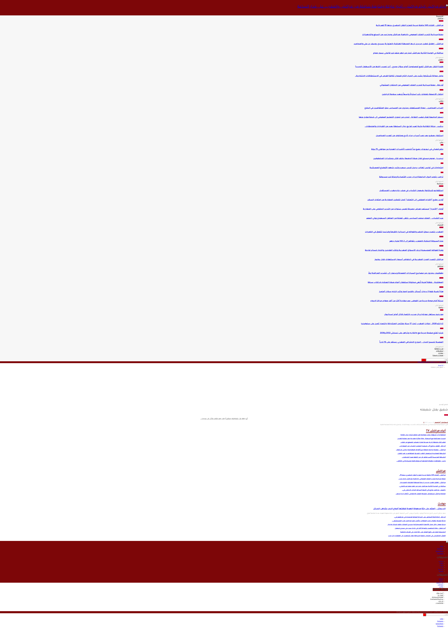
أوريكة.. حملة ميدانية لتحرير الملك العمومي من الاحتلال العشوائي (411, 85)
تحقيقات (439, 351)
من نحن (440, 601)
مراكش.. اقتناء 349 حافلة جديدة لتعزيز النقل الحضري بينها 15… (422, 475)
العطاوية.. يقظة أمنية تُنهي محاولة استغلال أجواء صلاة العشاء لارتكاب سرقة (405, 282)
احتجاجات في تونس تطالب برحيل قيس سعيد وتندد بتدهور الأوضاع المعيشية (406, 168)
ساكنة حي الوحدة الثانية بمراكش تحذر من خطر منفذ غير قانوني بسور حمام (408, 53)
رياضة (441, 308)
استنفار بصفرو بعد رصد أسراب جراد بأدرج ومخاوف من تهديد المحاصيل (409, 136)
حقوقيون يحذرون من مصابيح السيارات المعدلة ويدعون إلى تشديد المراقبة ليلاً (405, 273)
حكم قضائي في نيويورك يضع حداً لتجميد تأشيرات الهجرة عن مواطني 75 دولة (407, 149)
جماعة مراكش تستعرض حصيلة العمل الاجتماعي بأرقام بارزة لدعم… (421, 494)
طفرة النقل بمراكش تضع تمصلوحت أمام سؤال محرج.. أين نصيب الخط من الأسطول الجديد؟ (399, 67)
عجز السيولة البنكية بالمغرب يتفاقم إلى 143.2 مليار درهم (416, 241)
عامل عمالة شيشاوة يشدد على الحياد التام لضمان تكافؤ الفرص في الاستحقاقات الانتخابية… (399, 76)
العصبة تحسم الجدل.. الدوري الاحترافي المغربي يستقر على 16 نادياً (411, 342)
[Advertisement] (224, 386)
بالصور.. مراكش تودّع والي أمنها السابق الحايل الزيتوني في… (424, 490)
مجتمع (440, 266)
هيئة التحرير (439, 603)
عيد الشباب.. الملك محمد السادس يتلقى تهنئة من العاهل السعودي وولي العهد (404, 218)
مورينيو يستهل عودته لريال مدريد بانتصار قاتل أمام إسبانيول (413, 315)
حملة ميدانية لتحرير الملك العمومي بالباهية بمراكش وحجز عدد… (422, 479)
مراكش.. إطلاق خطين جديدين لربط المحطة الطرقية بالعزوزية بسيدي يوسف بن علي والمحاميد (398, 44)
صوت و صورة (438, 356)
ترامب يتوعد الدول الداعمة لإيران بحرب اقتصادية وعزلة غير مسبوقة (411, 177)
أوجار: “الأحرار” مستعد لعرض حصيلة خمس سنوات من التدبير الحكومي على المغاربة (403, 209)
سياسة (440, 184)
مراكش (440, 19)
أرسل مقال (439, 593)
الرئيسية (439, 16)
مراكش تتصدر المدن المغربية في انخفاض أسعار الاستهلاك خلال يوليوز (409, 260)
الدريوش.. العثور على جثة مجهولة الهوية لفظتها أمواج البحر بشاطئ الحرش (409, 509)
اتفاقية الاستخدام (437, 597)
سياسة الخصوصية (436, 599)
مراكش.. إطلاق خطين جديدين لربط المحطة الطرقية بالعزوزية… (423, 483)
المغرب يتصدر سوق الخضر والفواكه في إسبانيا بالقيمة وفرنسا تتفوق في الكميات (404, 232)
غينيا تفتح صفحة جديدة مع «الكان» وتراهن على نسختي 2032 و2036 (411, 333)
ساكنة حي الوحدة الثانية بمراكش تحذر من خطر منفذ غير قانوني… (422, 486)
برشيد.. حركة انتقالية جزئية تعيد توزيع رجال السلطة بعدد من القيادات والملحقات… (404, 127)
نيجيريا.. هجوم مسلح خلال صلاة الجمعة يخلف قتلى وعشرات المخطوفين (408, 159)
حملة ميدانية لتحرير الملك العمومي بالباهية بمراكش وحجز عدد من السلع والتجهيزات (402, 35)
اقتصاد (440, 225)
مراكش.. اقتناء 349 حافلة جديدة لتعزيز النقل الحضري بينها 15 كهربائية (409, 25)
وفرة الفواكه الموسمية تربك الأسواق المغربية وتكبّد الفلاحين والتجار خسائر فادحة (404, 250)
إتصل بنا (440, 595)
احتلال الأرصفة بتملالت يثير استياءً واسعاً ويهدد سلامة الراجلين (412, 94)
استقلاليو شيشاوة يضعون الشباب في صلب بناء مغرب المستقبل (411, 191)
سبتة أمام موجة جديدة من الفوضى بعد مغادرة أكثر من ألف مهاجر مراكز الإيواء (406, 301)
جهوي (440, 60)
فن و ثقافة (438, 349)
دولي (441, 142)
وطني (441, 101)
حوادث (440, 353)
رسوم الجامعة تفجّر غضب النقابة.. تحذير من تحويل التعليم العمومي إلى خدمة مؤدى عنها (401, 117)
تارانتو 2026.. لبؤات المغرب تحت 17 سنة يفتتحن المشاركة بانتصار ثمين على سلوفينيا (402, 324)
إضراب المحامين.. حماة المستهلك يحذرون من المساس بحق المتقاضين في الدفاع (404, 108)
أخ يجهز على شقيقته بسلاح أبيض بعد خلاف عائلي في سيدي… (224, 419)
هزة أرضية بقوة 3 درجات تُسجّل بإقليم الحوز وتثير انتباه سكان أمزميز (411, 292)
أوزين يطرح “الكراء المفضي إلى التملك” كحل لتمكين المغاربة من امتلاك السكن (405, 200)
